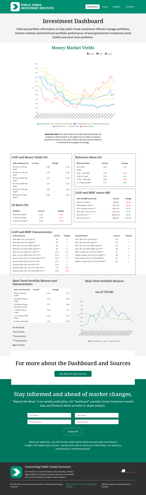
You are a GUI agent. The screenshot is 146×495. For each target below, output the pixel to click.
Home (68, 484)
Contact (130, 6)
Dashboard (92, 6)
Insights (116, 6)
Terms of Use (77, 484)
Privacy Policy (90, 484)
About (105, 6)
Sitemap (69, 487)
